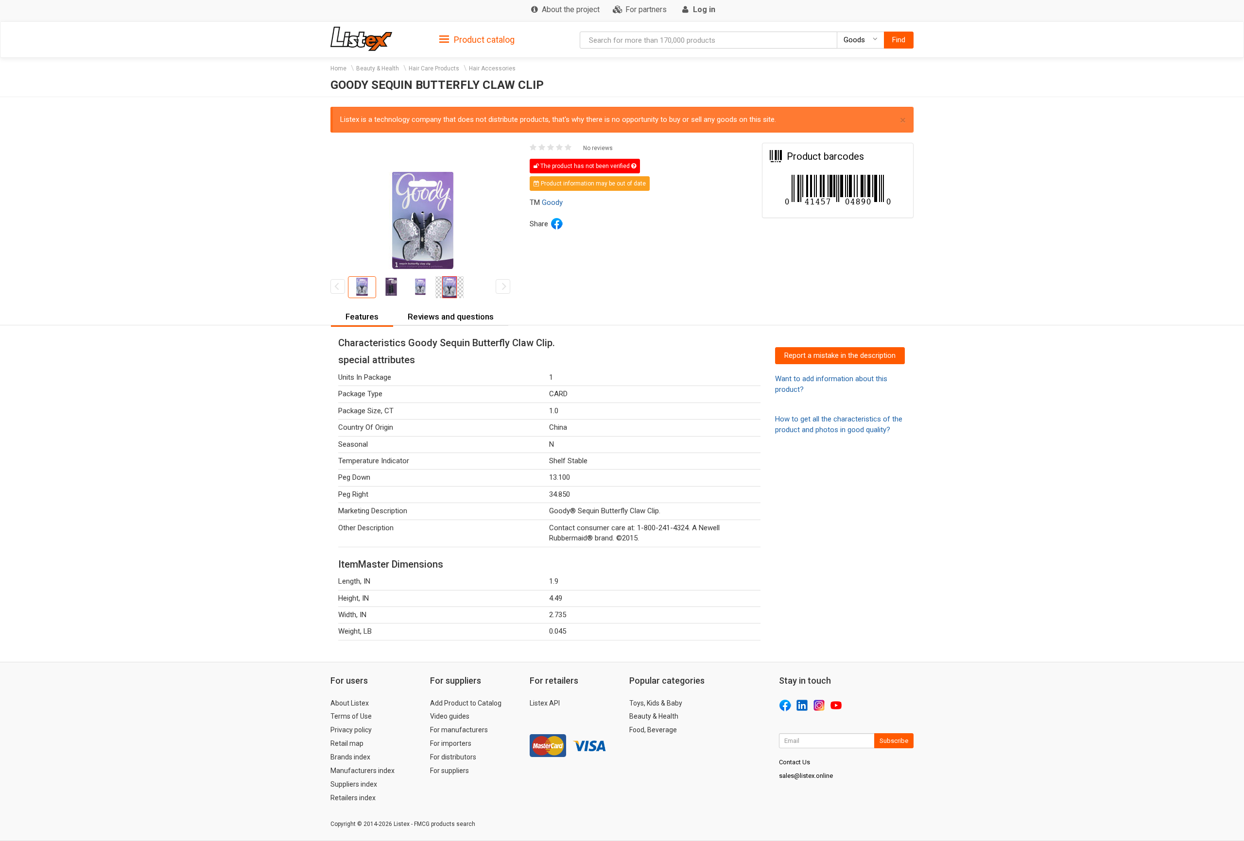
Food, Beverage (653, 730)
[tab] (477, 39)
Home (338, 68)
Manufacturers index (362, 770)
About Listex (349, 703)
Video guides (449, 716)
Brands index (350, 757)
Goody (552, 202)
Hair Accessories (492, 68)
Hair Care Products (434, 68)
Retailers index (353, 798)
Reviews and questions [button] (451, 316)
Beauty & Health (377, 68)
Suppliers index (353, 784)
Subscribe (894, 740)
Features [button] (362, 316)
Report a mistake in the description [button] (840, 355)
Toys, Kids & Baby (655, 703)
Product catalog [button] (483, 39)
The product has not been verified (585, 166)
